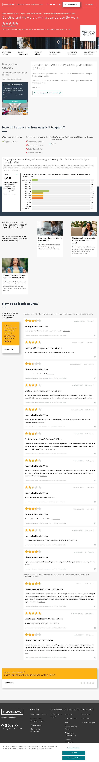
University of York (13, 13)
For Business (89, 4)
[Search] (48, 4)
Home (4, 13)
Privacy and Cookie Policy (70, 734)
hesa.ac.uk (85, 719)
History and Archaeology (34, 13)
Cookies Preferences (69, 741)
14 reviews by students (9, 26)
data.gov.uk (85, 714)
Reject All (74, 753)
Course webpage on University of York (46, 93)
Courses (22, 13)
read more (36, 87)
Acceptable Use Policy (71, 728)
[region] (49, 752)
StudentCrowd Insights (56, 715)
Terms (67, 723)
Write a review (8, 349)
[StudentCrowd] (9, 4)
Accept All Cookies (74, 758)
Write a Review (72, 5)
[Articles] (51, 4)
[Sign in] (60, 4)
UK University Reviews (39, 714)
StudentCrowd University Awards (37, 720)
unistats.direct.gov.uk (89, 723)
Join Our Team (71, 719)
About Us (68, 714)
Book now (15, 101)
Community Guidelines (35, 730)
